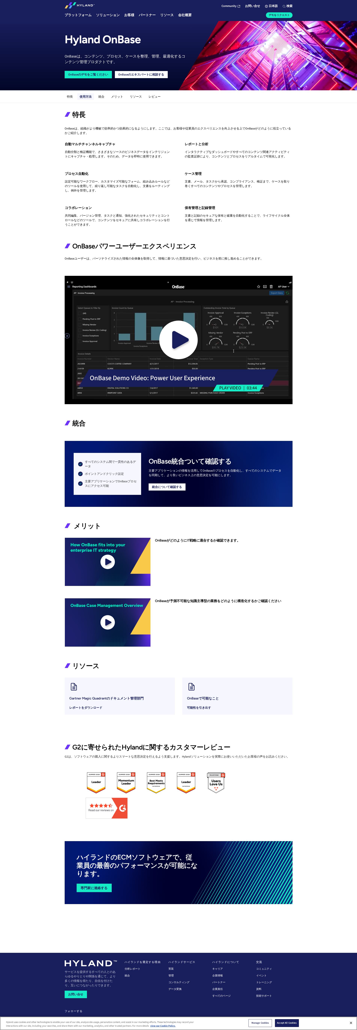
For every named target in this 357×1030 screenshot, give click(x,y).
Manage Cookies (260, 1023)
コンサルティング (178, 982)
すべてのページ (221, 996)
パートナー (218, 982)
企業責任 (217, 989)
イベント (261, 976)
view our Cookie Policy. (163, 1026)
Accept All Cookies (287, 1023)
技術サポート (264, 996)
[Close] (351, 1023)
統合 (101, 97)
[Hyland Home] (80, 6)
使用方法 (86, 97)
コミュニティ (264, 969)
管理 (171, 976)
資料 (258, 989)
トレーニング (264, 982)
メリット (117, 97)
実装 (171, 969)
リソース (136, 97)
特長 (70, 97)
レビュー (155, 97)
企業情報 (217, 976)
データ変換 (175, 989)
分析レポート (132, 969)
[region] (178, 1023)
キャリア (217, 969)
